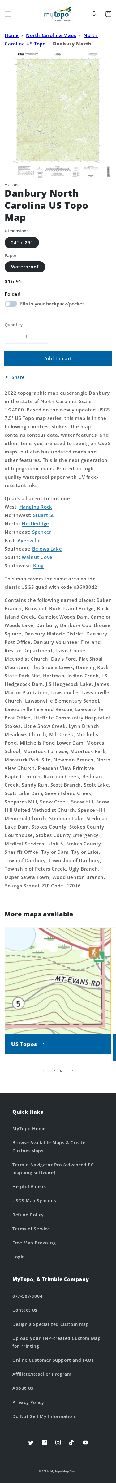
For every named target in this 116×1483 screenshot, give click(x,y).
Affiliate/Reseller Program (41, 1374)
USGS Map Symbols (34, 1200)
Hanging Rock (35, 507)
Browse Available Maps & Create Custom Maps (49, 1146)
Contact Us (24, 1310)
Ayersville (29, 540)
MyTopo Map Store (63, 1471)
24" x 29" (21, 242)
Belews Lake (47, 549)
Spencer (41, 532)
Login (18, 1257)
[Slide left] (43, 1071)
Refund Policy (28, 1215)
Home (12, 35)
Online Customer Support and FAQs (53, 1360)
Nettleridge (35, 523)
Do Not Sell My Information (43, 1416)
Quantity (14, 325)
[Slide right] (72, 1071)
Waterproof (25, 267)
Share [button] (18, 377)
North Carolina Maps (51, 35)
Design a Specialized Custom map (50, 1324)
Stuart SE (44, 515)
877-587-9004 (27, 1296)
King (38, 565)
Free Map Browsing (34, 1243)
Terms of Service (31, 1229)
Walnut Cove (37, 557)
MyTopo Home (29, 1129)
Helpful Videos (29, 1186)
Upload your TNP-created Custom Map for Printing (56, 1342)
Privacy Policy (28, 1402)
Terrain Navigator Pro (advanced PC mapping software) (53, 1168)
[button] (8, 14)
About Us (22, 1388)
